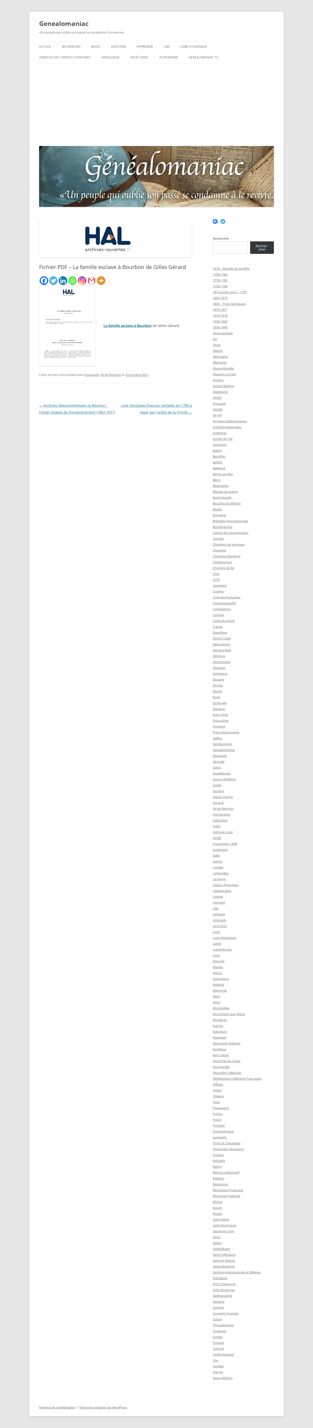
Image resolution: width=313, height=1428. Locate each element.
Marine (218, 967)
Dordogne (220, 673)
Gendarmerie (222, 744)
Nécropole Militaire (226, 1043)
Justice (217, 861)
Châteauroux (222, 562)
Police (217, 1119)
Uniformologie (223, 1354)
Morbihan (220, 1020)
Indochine (220, 820)
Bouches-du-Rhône (227, 503)
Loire (216, 932)
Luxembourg (222, 949)
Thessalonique (223, 1325)
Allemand (219, 362)
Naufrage (219, 1037)
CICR (216, 579)
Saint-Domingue (224, 1225)
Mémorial (220, 990)
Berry (217, 480)
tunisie (218, 1337)
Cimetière (220, 585)
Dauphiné (220, 632)
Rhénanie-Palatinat (226, 1196)
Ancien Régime (223, 386)
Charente (219, 550)
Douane (218, 679)
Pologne (219, 1125)
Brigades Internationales (230, 521)
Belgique (219, 468)
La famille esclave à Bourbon (127, 325)
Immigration (222, 814)
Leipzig (218, 896)
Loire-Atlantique (193, 47)
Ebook (217, 691)
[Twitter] (53, 280)
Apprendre (145, 47)
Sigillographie (222, 1295)
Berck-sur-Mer (223, 474)
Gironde (218, 761)
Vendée (218, 1366)
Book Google (222, 497)
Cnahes (218, 591)
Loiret (217, 943)
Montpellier (221, 1008)
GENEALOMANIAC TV (203, 57)
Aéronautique (223, 333)
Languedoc (221, 873)
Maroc (217, 973)
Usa (215, 1360)
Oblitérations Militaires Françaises (237, 1078)
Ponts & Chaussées (226, 1143)
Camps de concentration (230, 532)
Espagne (219, 709)
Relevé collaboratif (226, 1172)
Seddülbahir (221, 1249)
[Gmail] (91, 280)
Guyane (218, 791)
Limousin (219, 920)
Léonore (219, 902)
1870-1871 (220, 309)
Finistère (219, 726)
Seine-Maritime (224, 1266)
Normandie (221, 1067)
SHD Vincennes (224, 1290)
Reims (217, 1166)
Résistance (220, 1184)
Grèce (217, 767)
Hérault (218, 802)
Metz (216, 996)
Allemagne (220, 356)
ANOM (218, 409)
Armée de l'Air (223, 439)
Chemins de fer (224, 568)
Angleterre (220, 392)
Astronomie (168, 57)
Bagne (217, 450)
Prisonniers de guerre (228, 1149)
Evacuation (221, 720)
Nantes (218, 1025)
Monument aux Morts (229, 1014)
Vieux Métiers (223, 1378)
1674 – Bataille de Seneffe (231, 268)
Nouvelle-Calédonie (227, 1072)
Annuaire (219, 403)
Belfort (218, 462)
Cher (216, 574)
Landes (218, 867)
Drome (218, 685)
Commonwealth (224, 603)
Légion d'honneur (226, 885)
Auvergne (220, 444)
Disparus (219, 667)
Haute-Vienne (223, 797)
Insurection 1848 (225, 844)
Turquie (218, 1342)
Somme (218, 1307)
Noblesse (219, 1049)
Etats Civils (220, 714)
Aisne (217, 345)
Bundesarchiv (223, 527)
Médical (218, 984)
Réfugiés (219, 1160)
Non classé (220, 1055)
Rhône (217, 1202)
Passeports (221, 1108)
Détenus (219, 656)
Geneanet (220, 755)
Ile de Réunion (111, 374)
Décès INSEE (139, 57)
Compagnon (222, 609)
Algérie (218, 351)
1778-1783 (220, 280)
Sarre (216, 1237)
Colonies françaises (226, 597)
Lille (215, 908)
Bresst (217, 509)
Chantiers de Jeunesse (229, 544)
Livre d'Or (220, 926)
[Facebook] (44, 280)
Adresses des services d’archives (65, 57)
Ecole (216, 697)
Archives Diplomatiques (230, 421)
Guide (217, 785)
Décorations (221, 644)
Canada (218, 538)
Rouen (217, 1207)
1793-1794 (220, 286)
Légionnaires (222, 890)
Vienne (218, 1372)
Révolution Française (228, 1190)
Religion (218, 1178)
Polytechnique (223, 1131)
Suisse (217, 1319)
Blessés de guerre (225, 491)
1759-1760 (220, 274)
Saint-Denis (221, 1219)
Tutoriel (218, 1348)
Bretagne (219, 515)
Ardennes (220, 433)
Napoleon (220, 1031)
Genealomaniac (64, 23)
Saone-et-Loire (223, 1231)
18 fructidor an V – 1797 (230, 292)
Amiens (218, 380)
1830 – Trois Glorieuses (229, 304)
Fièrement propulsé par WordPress (103, 1407)
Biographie (220, 485)
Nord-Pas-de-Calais (226, 1061)
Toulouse (219, 1331)
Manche (218, 961)
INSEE (217, 838)
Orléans (218, 1096)
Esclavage (92, 374)
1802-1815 (220, 298)
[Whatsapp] (72, 280)
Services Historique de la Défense (237, 1272)
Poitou (218, 1114)
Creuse (218, 626)
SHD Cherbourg (224, 1284)
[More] (101, 280)
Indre (217, 826)
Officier (218, 1084)
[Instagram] (82, 280)
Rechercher (71, 47)
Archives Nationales (227, 427)
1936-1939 (220, 321)
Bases (95, 47)
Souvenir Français (225, 1313)
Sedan (217, 1243)
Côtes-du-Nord (224, 620)
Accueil (45, 47)
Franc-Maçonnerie (226, 732)
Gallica (217, 738)
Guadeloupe (222, 773)
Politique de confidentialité (57, 1407)
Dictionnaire (221, 662)
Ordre (217, 1090)
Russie (217, 1213)
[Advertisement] (156, 103)
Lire (167, 47)
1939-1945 (220, 327)
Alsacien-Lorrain (224, 374)
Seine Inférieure (224, 1254)
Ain (215, 339)
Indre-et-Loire (223, 832)
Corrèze (218, 615)
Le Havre (219, 879)
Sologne (218, 1301)
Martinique (221, 979)
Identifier (118, 47)
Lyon (216, 955)
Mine (216, 1002)
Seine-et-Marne (224, 1260)
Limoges (219, 914)
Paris (216, 1102)
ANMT (217, 397)
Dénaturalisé (222, 650)
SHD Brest (220, 1278)
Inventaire (220, 849)
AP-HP (217, 415)
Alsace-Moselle (223, 368)
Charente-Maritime (226, 556)
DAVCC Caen (222, 638)
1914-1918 (220, 315)
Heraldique (110, 57)
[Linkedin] (63, 280)
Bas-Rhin (219, 456)
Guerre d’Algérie (224, 779)
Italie (216, 855)
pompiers (220, 1137)
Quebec (218, 1155)
